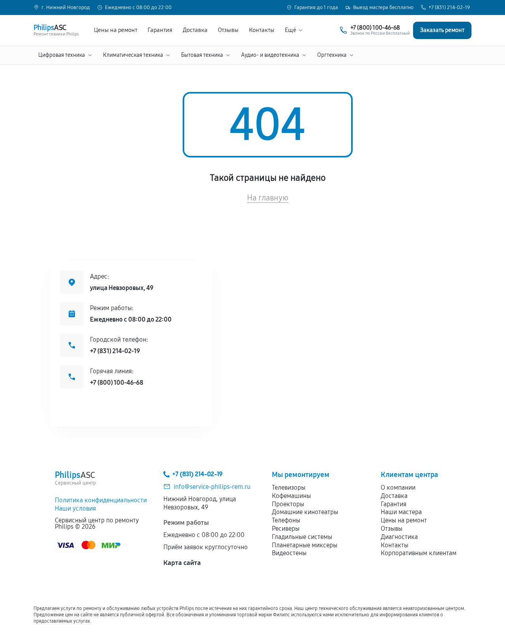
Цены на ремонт (115, 30)
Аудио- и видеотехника (270, 55)
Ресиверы (285, 528)
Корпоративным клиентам (418, 553)
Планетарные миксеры (304, 545)
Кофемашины (291, 496)
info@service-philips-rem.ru (212, 486)
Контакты (262, 30)
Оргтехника (331, 55)
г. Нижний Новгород (65, 7)
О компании (398, 487)
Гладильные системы (302, 537)
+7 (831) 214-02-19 (449, 7)
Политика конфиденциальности (101, 500)
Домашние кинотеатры (305, 512)
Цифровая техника (61, 55)
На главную (267, 197)
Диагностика (399, 537)
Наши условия (75, 508)
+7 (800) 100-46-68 (116, 382)
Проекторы (288, 504)
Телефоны (286, 520)
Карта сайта (182, 563)
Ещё (290, 30)
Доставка (195, 30)
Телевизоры (288, 487)
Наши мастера (401, 512)
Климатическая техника (133, 55)
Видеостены (289, 553)
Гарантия (160, 30)
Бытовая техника (202, 55)
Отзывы (228, 30)
